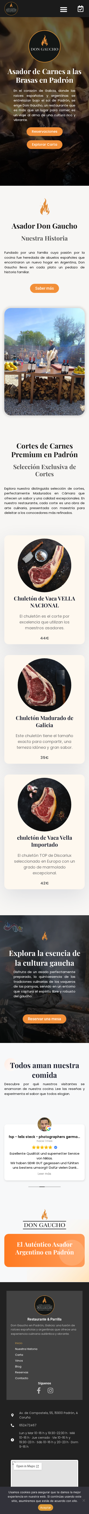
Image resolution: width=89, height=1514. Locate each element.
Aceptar (45, 1507)
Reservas (21, 1372)
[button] (63, 9)
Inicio (18, 1343)
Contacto (21, 1378)
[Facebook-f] (39, 1390)
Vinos (19, 1361)
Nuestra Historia (26, 1349)
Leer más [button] (44, 1174)
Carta (19, 1355)
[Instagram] (50, 1390)
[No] (83, 1500)
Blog (18, 1366)
